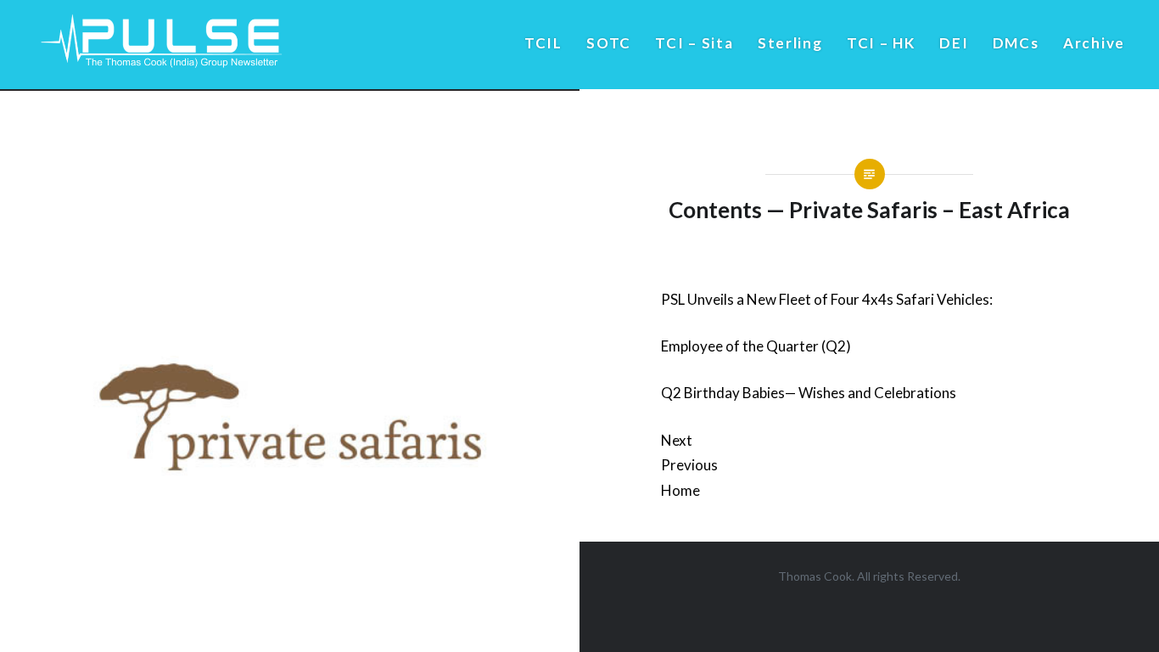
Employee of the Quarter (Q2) (756, 346)
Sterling (790, 43)
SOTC (608, 43)
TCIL (543, 43)
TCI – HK (881, 43)
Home (680, 490)
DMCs (1016, 43)
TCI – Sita (694, 43)
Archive (1094, 43)
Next (676, 440)
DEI (953, 43)
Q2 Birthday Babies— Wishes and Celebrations (808, 393)
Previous (689, 465)
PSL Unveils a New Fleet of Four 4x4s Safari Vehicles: (827, 299)
